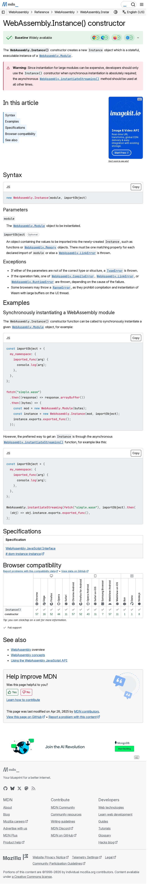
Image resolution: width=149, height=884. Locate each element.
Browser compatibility (20, 134)
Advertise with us (15, 828)
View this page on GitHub (24, 717)
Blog (6, 814)
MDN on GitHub (62, 835)
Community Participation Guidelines (57, 863)
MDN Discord (60, 828)
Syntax (10, 115)
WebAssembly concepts (28, 655)
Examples (12, 121)
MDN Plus (10, 835)
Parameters (15, 210)
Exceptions (14, 261)
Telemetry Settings (85, 857)
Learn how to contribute (23, 700)
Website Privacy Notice (49, 857)
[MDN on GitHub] (5, 788)
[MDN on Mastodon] (26, 788)
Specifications (15, 128)
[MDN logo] (11, 769)
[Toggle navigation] (141, 4)
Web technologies (111, 807)
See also (11, 140)
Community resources (66, 814)
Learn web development (115, 814)
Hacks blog (106, 842)
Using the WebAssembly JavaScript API (39, 660)
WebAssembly (21, 650)
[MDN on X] (19, 788)
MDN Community (63, 807)
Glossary (104, 835)
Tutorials (104, 828)
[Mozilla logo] (15, 857)
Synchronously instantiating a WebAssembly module (59, 312)
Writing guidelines (63, 821)
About (7, 807)
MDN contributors (86, 711)
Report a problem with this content (73, 717)
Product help (12, 842)
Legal (109, 857)
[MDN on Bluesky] (12, 788)
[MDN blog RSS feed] (33, 788)
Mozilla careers (14, 821)
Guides (103, 821)
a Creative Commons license (32, 877)
